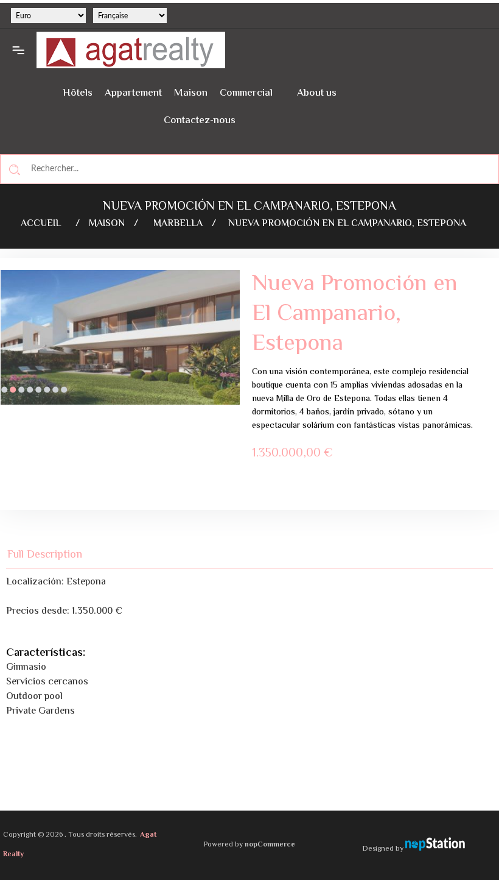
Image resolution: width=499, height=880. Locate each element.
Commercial (246, 93)
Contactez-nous (200, 120)
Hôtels (77, 93)
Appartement (133, 93)
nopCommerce (270, 845)
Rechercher (14, 169)
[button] (4, 390)
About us (317, 93)
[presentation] (9, 347)
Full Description (44, 555)
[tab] (51, 555)
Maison (191, 93)
